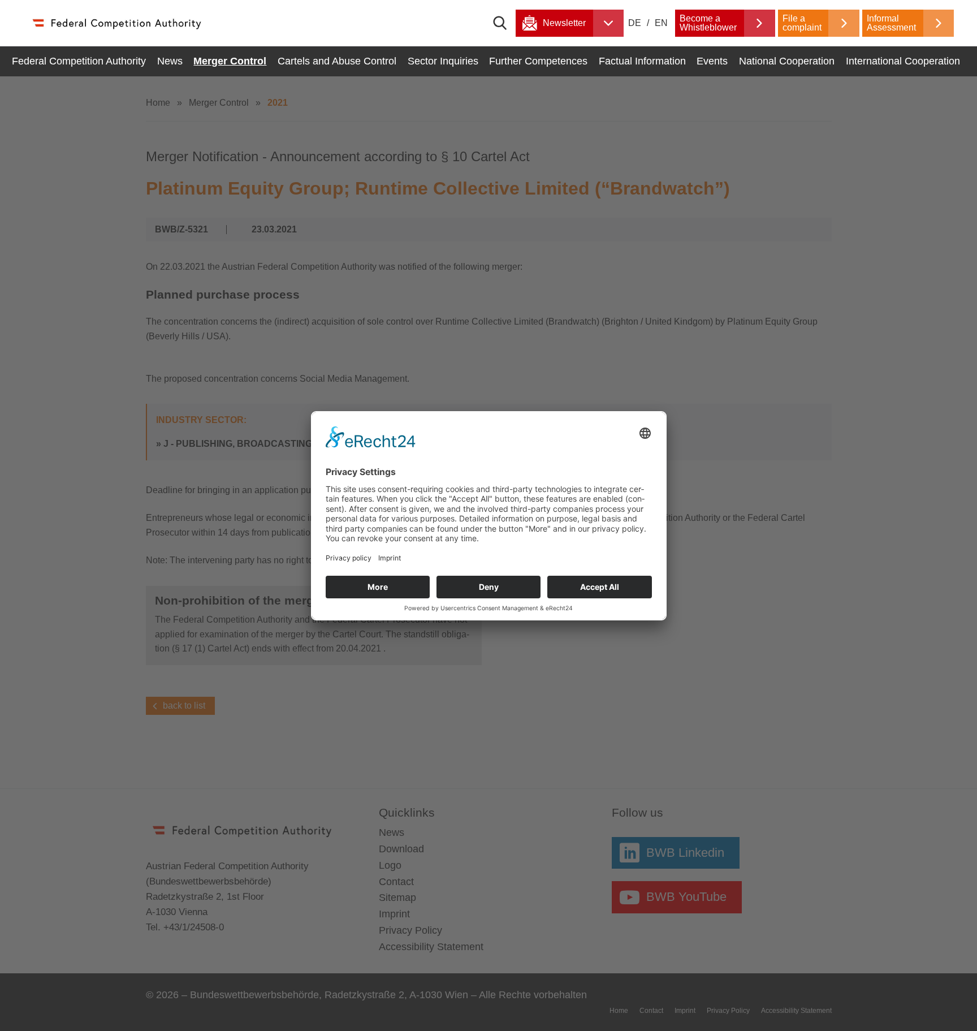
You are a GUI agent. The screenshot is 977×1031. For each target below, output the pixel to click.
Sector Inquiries (443, 61)
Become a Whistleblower (708, 23)
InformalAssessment (891, 23)
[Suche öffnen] (504, 23)
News (170, 61)
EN (661, 23)
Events (712, 61)
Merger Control (229, 61)
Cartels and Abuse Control (337, 61)
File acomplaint (802, 23)
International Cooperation (903, 61)
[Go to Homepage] (116, 23)
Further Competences (538, 61)
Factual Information (642, 61)
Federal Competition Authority (79, 61)
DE (635, 23)
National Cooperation (787, 61)
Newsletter (564, 23)
